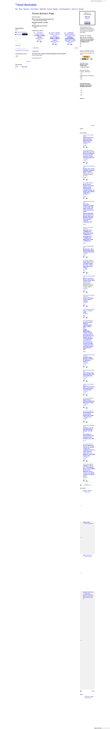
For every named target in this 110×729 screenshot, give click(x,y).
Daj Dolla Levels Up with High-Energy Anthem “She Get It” (88, 430)
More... (87, 484)
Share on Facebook (22, 32)
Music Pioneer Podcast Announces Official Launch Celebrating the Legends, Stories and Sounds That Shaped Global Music (88, 189)
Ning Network (89, 697)
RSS (81, 485)
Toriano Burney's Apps (20, 48)
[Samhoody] (82, 121)
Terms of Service (91, 704)
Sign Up (84, 1)
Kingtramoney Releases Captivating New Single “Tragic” (88, 401)
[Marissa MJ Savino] (87, 107)
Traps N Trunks (86, 134)
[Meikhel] (87, 117)
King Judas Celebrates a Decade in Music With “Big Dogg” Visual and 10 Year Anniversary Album (88, 207)
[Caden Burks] (87, 121)
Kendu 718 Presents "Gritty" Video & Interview (88, 299)
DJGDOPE (85, 246)
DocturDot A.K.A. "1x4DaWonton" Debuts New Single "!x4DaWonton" (88, 232)
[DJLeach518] (82, 117)
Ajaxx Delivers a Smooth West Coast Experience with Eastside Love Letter (88, 436)
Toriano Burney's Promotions (22, 50)
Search (108, 1)
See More (85, 143)
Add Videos (36, 48)
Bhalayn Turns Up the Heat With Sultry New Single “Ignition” (89, 170)
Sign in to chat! (98, 728)
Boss (84, 150)
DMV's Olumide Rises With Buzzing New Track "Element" (89, 388)
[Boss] (87, 102)
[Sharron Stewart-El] (92, 121)
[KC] (18, 57)
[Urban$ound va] (92, 117)
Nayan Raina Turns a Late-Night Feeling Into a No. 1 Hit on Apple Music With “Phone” (88, 264)
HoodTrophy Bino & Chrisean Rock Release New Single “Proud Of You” (88, 415)
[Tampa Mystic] (92, 102)
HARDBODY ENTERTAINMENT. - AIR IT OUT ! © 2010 (70, 39)
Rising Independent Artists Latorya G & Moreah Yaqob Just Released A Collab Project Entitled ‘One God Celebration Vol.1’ (88, 218)
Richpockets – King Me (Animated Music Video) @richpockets (88, 250)
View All (28, 61)
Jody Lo (84, 309)
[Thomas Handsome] (82, 112)
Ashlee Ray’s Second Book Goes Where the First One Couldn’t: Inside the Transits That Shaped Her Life (89, 154)
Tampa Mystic (86, 166)
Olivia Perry (85, 370)
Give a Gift (24, 66)
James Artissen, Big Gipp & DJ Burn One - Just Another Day (89, 374)
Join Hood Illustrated (37, 55)
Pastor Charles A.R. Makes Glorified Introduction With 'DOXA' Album (88, 140)
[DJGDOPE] (82, 107)
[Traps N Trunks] (82, 102)
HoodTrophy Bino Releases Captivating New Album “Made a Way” (87, 325)
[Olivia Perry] (87, 112)
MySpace (19, 34)
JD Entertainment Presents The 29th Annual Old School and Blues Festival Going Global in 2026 (88, 345)
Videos (17, 45)
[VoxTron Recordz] (92, 112)
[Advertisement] (27, 717)
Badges (76, 704)
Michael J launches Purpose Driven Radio (89, 279)
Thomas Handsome (87, 354)
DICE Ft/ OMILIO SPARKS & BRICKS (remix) (55, 39)
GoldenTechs (87, 696)
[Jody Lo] (92, 107)
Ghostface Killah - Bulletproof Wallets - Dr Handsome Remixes (88, 359)
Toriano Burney (41, 39)
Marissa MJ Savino (87, 295)
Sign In (88, 1)
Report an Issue (82, 704)
